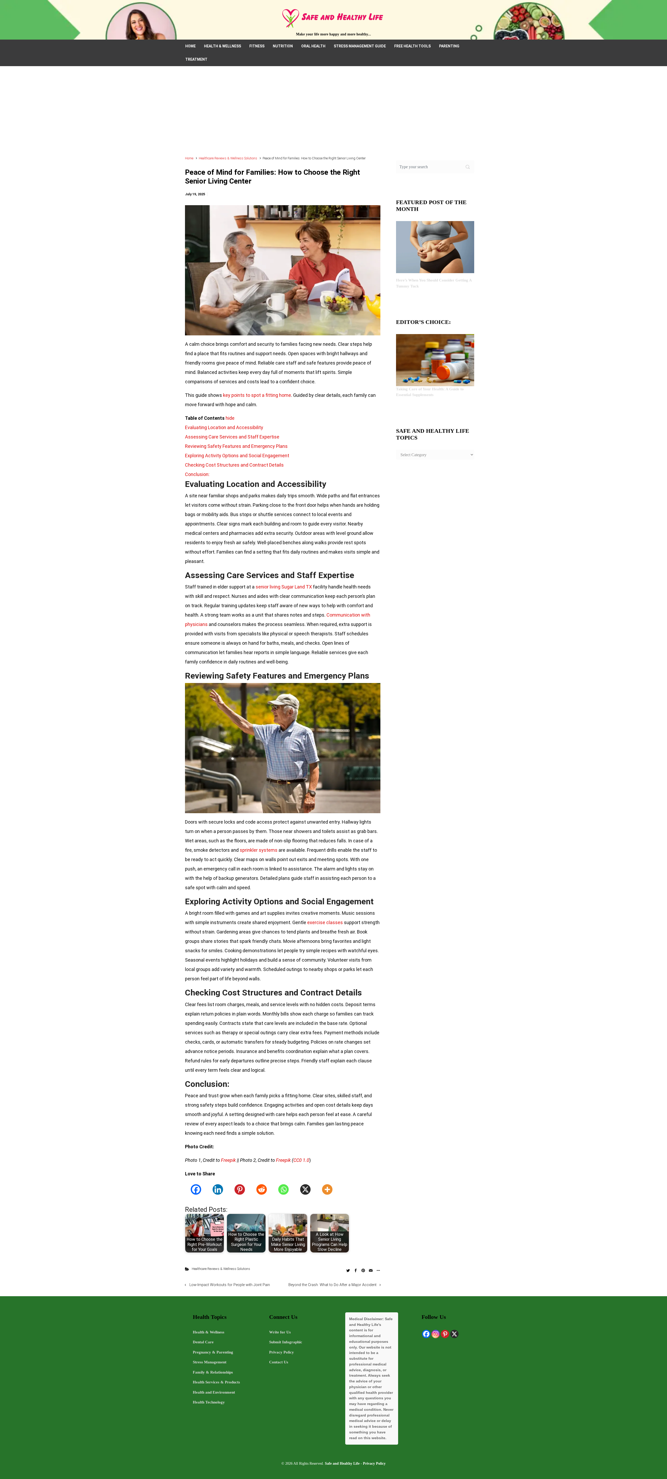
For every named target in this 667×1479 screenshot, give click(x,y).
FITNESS (256, 46)
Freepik (228, 1160)
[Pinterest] (239, 1189)
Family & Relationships (213, 1372)
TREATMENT (196, 59)
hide (230, 418)
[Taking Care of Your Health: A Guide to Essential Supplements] (435, 359)
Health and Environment (214, 1392)
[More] (327, 1189)
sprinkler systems (258, 850)
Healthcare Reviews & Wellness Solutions (228, 158)
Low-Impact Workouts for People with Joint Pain (229, 1285)
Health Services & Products (216, 1382)
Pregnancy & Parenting (213, 1352)
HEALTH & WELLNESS (222, 46)
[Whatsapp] (283, 1189)
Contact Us (278, 1362)
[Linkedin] (217, 1189)
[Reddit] (261, 1189)
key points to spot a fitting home (257, 395)
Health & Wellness (208, 1332)
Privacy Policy (281, 1352)
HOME (190, 46)
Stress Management (209, 1362)
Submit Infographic (285, 1342)
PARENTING (449, 46)
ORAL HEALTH (313, 46)
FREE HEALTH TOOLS (412, 46)
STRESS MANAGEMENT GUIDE (360, 46)
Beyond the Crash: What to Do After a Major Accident (332, 1285)
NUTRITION (283, 46)
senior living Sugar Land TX (284, 587)
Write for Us (280, 1332)
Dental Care (203, 1342)
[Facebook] (196, 1189)
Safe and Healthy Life (342, 1463)
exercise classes (325, 922)
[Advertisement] (333, 113)
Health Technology (209, 1402)
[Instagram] (435, 1334)
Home (189, 158)
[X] (305, 1189)
